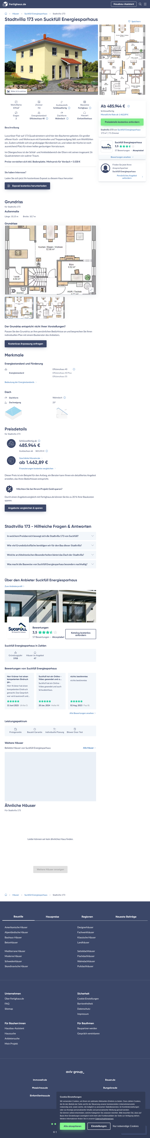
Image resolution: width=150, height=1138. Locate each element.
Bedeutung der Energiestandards (19, 382)
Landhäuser (83, 942)
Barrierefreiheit (85, 1003)
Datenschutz (83, 1008)
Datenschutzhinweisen (104, 1119)
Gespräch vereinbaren (88, 1033)
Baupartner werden (87, 1028)
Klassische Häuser (86, 937)
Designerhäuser (85, 927)
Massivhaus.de (40, 1087)
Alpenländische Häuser (16, 932)
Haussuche (10, 1033)
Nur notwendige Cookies (126, 1126)
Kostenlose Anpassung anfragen (25, 343)
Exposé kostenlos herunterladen (29, 185)
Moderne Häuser (13, 956)
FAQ (7, 1003)
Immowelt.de (40, 1079)
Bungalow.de (110, 1087)
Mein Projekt (11, 1043)
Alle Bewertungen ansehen (82, 713)
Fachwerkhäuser (85, 932)
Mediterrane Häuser (15, 951)
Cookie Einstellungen (88, 998)
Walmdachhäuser (86, 961)
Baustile (18, 916)
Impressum (83, 1013)
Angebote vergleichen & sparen (25, 508)
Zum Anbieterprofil (13, 586)
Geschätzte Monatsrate (29, 458)
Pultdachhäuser (85, 966)
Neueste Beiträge (126, 916)
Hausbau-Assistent (124, 4)
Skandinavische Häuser (16, 966)
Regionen (87, 916)
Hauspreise (52, 916)
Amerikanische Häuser (16, 927)
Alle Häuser (88, 748)
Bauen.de (110, 1079)
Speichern (136, 21)
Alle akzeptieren (72, 1126)
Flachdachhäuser (85, 956)
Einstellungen (99, 1126)
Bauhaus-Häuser (13, 937)
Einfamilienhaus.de (40, 1095)
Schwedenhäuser (13, 961)
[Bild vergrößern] (91, 289)
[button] (140, 4)
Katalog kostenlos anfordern (80, 634)
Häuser (15, 13)
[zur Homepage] (7, 13)
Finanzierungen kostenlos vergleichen (36, 468)
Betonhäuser (11, 942)
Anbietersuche (12, 1038)
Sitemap (9, 1008)
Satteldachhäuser (86, 951)
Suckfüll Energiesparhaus (35, 13)
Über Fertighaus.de (14, 998)
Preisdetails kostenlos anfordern (122, 122)
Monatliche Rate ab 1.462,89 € (114, 114)
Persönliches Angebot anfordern (127, 176)
